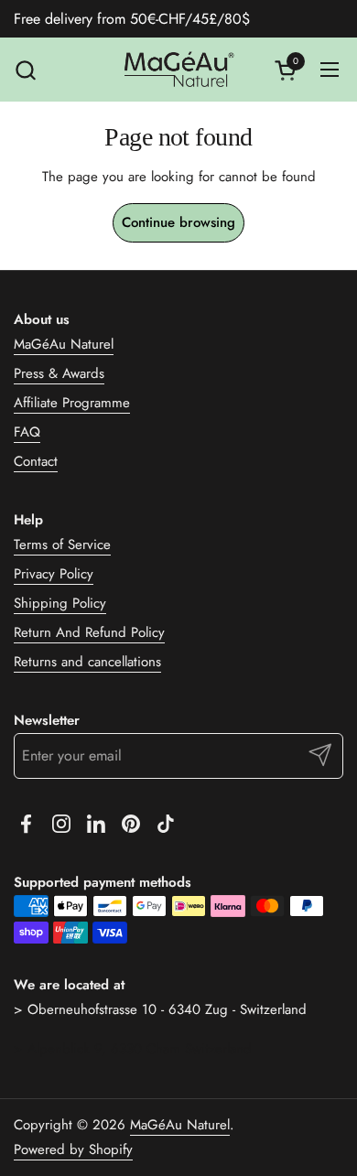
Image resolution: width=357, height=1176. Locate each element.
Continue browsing (178, 222)
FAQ (27, 432)
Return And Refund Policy (89, 632)
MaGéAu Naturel (64, 344)
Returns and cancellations (87, 662)
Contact (36, 461)
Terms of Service (62, 544)
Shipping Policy (60, 603)
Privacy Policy (53, 574)
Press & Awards (59, 373)
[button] (25, 70)
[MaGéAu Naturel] (178, 69)
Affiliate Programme (72, 403)
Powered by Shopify (73, 1149)
